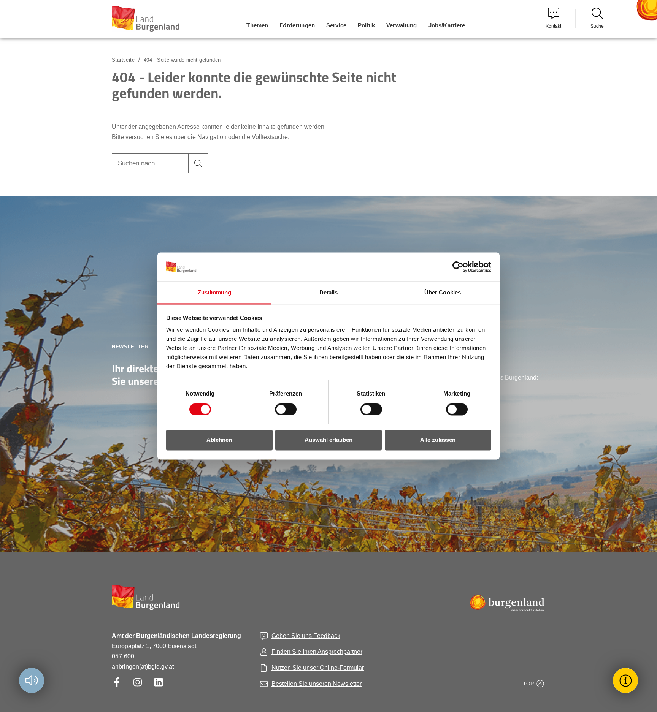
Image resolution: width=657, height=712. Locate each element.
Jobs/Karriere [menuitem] (446, 25)
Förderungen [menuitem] (297, 25)
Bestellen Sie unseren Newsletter (316, 683)
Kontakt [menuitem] (553, 25)
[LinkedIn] (158, 682)
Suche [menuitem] (597, 25)
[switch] (281, 409)
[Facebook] (116, 682)
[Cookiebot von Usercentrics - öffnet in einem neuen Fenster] (458, 267)
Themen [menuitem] (257, 25)
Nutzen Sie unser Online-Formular (317, 668)
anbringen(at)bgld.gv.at (143, 666)
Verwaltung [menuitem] (401, 25)
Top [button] (528, 683)
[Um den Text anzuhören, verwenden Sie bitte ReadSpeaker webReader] (31, 680)
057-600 (123, 656)
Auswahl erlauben (328, 440)
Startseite (123, 60)
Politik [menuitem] (366, 25)
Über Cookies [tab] (442, 293)
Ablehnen (219, 440)
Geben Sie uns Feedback (305, 636)
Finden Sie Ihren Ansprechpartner (316, 652)
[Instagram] (137, 682)
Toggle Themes (626, 680)
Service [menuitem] (336, 25)
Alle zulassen (437, 440)
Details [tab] (328, 293)
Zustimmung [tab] (215, 293)
